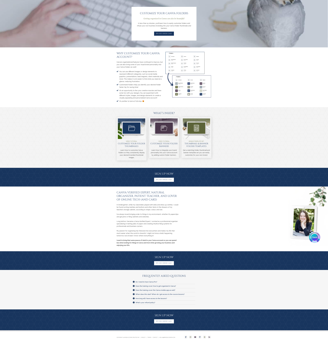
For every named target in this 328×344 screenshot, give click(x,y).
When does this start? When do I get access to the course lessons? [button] (160, 294)
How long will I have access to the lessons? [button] (151, 298)
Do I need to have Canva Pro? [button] (146, 282)
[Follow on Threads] (204, 337)
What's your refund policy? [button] (145, 302)
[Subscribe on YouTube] (195, 337)
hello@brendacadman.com (167, 337)
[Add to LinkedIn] (209, 337)
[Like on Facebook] (185, 337)
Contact (155, 337)
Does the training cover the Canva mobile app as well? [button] (155, 290)
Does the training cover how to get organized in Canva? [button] (156, 286)
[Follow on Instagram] (190, 337)
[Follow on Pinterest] (200, 337)
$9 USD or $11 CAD (164, 34)
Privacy (143, 337)
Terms (149, 337)
